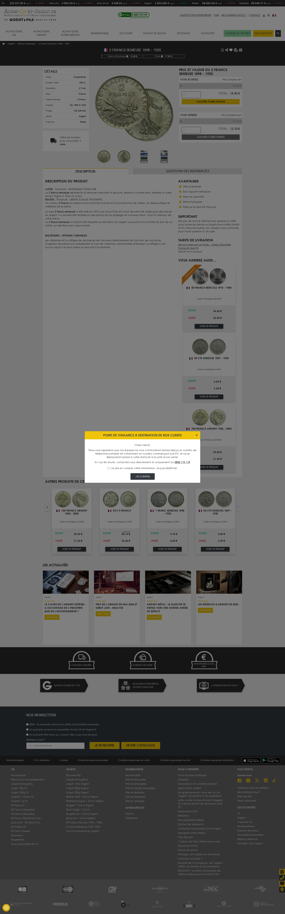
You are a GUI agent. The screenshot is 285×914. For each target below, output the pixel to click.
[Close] (197, 435)
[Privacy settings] (6, 908)
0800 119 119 (182, 462)
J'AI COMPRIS (143, 476)
